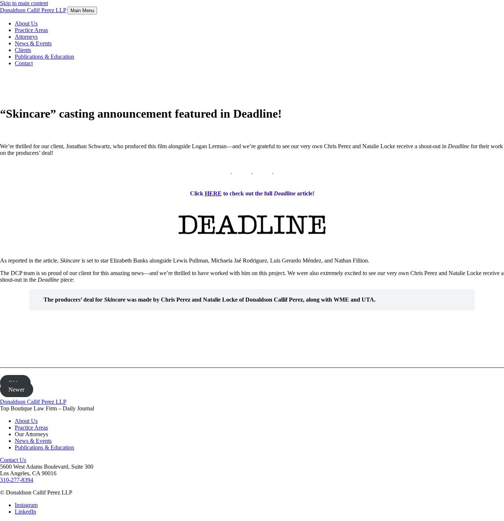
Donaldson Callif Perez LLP (33, 402)
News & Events (33, 43)
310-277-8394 (16, 480)
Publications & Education (44, 56)
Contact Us (13, 460)
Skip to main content (24, 3)
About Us (26, 23)
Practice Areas (31, 30)
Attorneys (26, 37)
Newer (16, 389)
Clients (23, 50)
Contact (24, 63)
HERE (213, 193)
